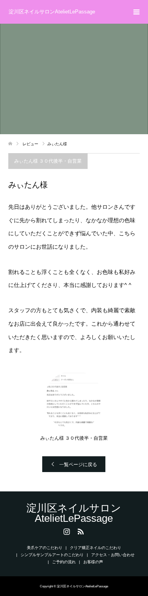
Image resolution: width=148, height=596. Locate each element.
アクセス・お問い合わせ (113, 555)
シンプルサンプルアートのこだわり (52, 555)
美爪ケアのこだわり (44, 547)
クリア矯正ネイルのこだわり (95, 547)
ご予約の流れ (64, 562)
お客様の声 (93, 562)
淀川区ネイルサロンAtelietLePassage (52, 12)
